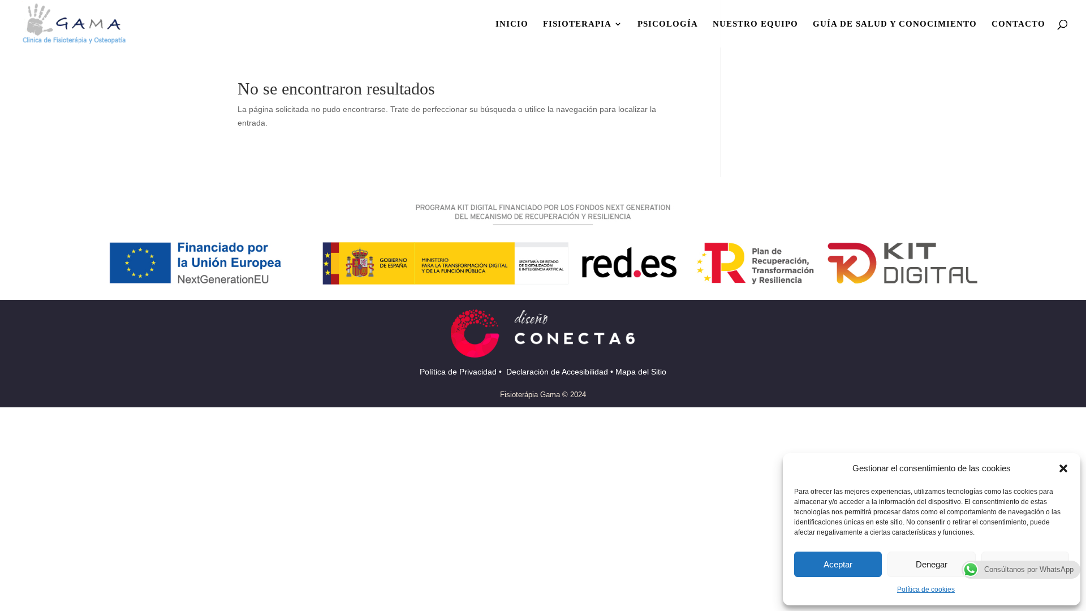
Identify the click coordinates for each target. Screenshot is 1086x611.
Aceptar (838, 564)
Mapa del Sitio (640, 371)
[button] (1063, 468)
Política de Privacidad (459, 371)
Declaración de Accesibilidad (558, 371)
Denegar (931, 564)
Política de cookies (926, 589)
